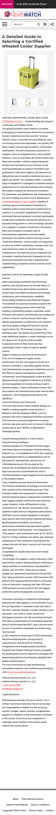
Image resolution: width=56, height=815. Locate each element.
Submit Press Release (17, 804)
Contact (50, 810)
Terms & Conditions (40, 804)
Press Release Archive (32, 799)
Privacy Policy (36, 810)
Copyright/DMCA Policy (14, 810)
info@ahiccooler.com (12, 688)
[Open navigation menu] (4, 24)
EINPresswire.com (12, 121)
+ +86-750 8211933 (11, 685)
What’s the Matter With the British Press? (25, 4)
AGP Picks (7, 4)
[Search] (39, 24)
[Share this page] (52, 24)
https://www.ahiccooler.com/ (21, 672)
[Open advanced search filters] (45, 24)
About (16, 799)
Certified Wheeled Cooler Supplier (19, 201)
